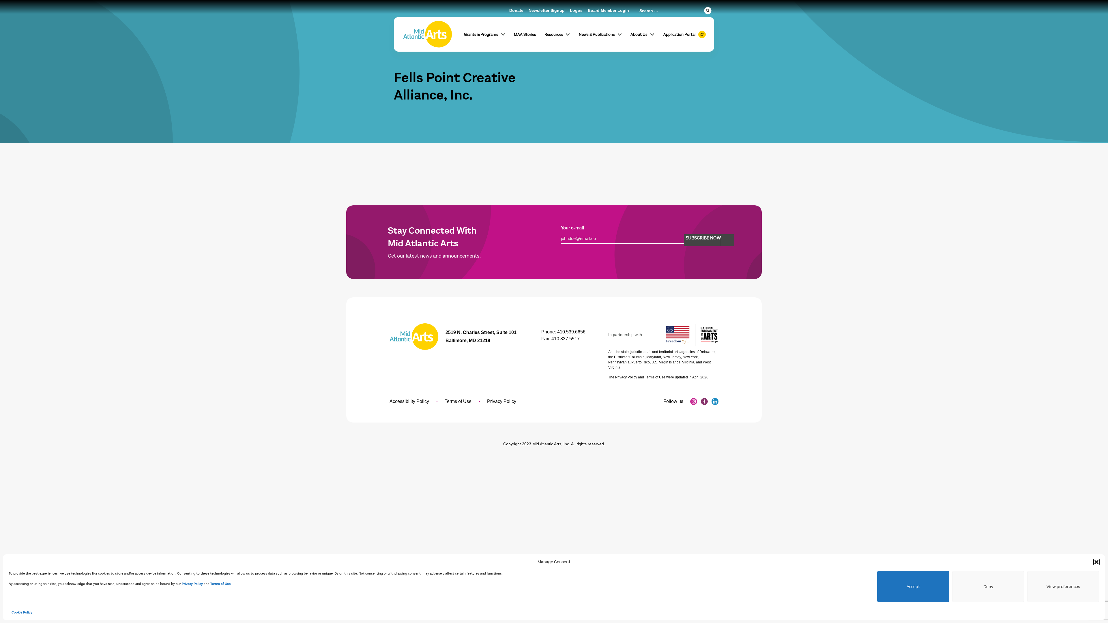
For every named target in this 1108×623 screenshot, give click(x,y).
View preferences (1063, 586)
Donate (516, 10)
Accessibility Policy (409, 401)
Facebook (704, 401)
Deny (988, 586)
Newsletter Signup (547, 10)
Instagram (693, 401)
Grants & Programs (481, 34)
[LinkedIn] (715, 401)
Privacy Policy (192, 584)
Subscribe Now (703, 238)
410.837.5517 (565, 338)
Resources (553, 34)
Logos (576, 10)
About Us (638, 34)
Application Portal (679, 34)
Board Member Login (608, 10)
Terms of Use (220, 584)
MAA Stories (525, 34)
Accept (913, 586)
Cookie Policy (22, 612)
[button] (1096, 562)
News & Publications (597, 34)
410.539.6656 (571, 331)
